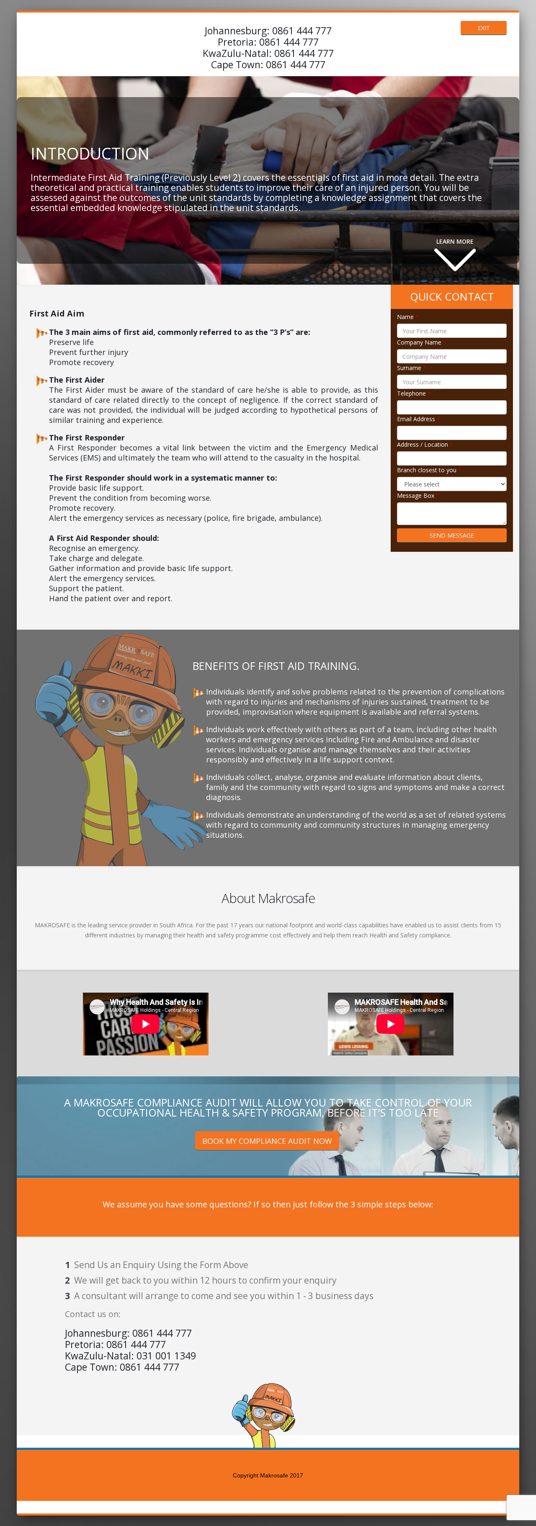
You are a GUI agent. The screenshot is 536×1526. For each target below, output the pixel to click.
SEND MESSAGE (452, 535)
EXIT (484, 28)
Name (408, 317)
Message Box (418, 495)
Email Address (418, 419)
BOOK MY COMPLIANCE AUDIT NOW (267, 1141)
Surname (411, 368)
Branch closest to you (429, 470)
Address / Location (425, 444)
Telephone (414, 393)
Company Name (421, 342)
